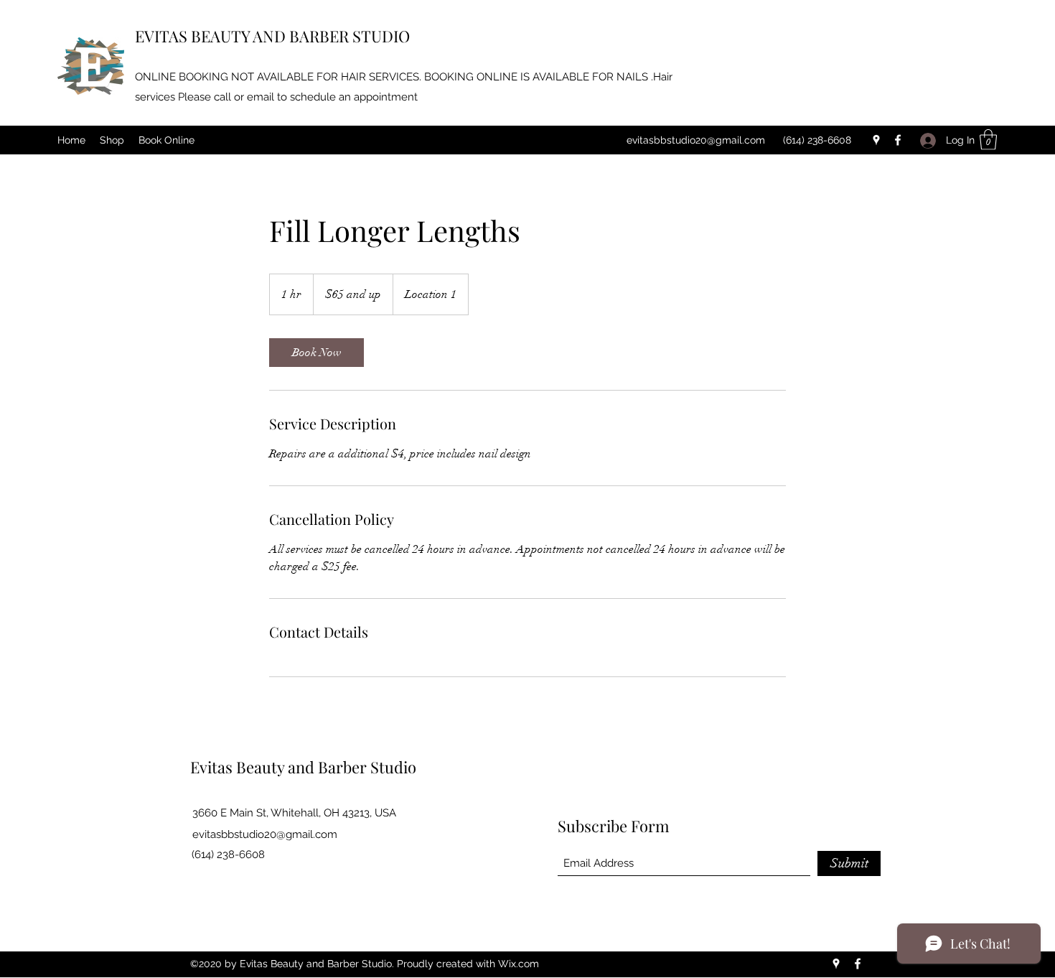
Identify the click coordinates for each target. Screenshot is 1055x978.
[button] (988, 139)
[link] (316, 352)
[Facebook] (898, 140)
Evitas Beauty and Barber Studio (303, 767)
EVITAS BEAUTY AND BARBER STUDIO (272, 36)
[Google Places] (876, 140)
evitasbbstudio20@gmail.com (696, 140)
